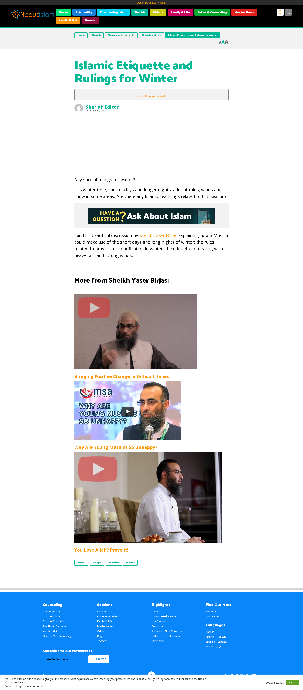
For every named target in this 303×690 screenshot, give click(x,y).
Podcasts (157, 626)
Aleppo (97, 563)
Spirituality (84, 12)
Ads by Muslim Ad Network (151, 2)
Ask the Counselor (54, 621)
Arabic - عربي (214, 646)
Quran (63, 12)
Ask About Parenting (55, 626)
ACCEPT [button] (292, 682)
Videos (158, 12)
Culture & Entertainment (166, 636)
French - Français (216, 636)
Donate (90, 20)
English (210, 631)
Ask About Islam (52, 611)
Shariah (139, 12)
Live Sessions (160, 621)
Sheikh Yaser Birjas (158, 235)
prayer (81, 563)
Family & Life (180, 12)
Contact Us (212, 616)
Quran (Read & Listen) (165, 616)
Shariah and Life (151, 35)
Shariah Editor (102, 107)
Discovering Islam (113, 12)
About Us (211, 611)
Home (81, 35)
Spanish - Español (216, 641)
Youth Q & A (68, 20)
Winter (130, 563)
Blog (100, 636)
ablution (114, 563)
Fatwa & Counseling (212, 12)
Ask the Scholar (52, 616)
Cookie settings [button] (275, 682)
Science (101, 641)
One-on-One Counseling (57, 636)
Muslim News (244, 12)
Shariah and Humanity (121, 35)
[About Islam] (32, 15)
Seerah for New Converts (167, 631)
